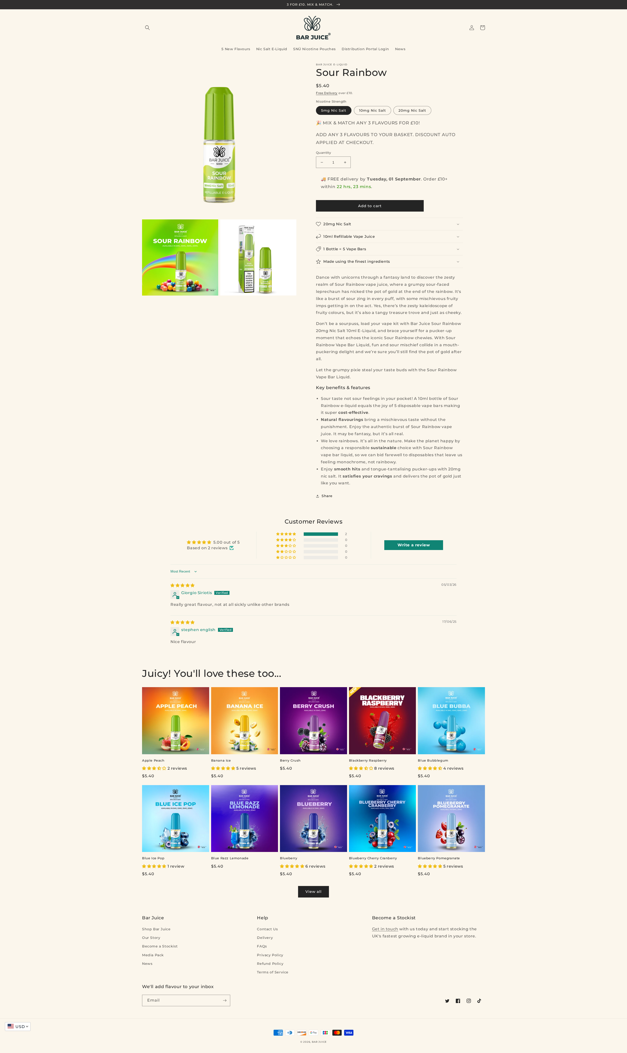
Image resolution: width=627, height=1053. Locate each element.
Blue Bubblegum (433, 760)
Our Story (151, 937)
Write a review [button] (414, 545)
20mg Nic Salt (412, 110)
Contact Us (267, 929)
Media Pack (153, 955)
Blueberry (288, 858)
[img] (182, 585)
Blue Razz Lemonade (230, 858)
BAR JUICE (319, 1041)
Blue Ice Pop (153, 858)
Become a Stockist (160, 946)
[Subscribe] (224, 1000)
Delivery (265, 937)
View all (313, 891)
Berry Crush (290, 760)
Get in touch (385, 929)
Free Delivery (327, 93)
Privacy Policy (270, 955)
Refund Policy (270, 963)
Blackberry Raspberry (368, 760)
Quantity (323, 153)
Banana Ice (221, 760)
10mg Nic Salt (372, 110)
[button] (147, 27)
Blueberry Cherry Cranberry (373, 858)
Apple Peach (153, 760)
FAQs (262, 946)
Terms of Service (273, 972)
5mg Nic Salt (333, 110)
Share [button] (327, 496)
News (147, 963)
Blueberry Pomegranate (439, 858)
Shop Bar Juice (156, 929)
